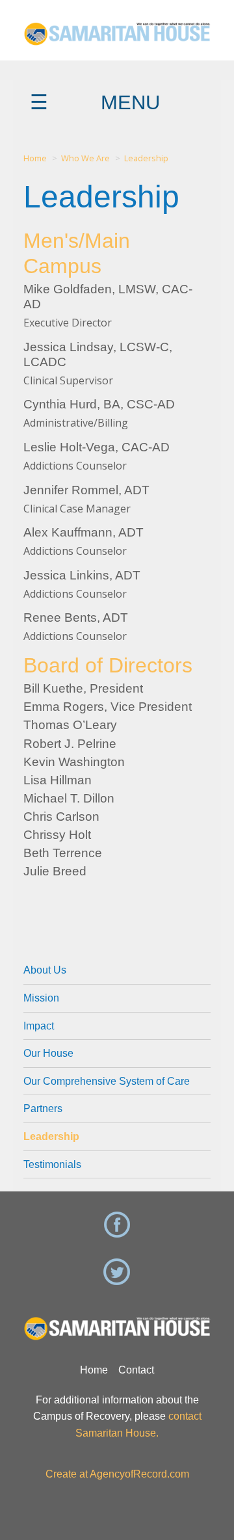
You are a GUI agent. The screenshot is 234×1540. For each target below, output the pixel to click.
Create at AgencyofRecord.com (117, 1474)
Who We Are (85, 158)
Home (35, 158)
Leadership (146, 158)
